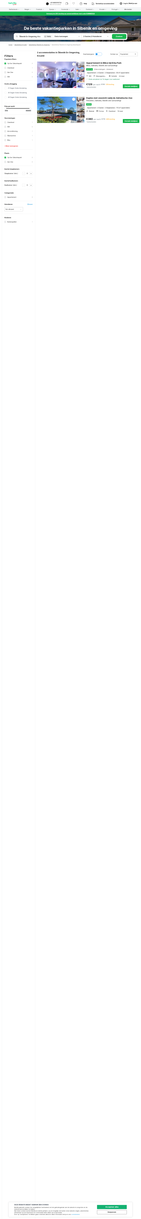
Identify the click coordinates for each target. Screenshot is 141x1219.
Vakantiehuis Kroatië (20, 45)
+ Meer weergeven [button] (11, 146)
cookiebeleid (75, 1214)
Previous (41, 74)
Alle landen (128, 9)
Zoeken (119, 36)
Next (71, 74)
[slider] (5, 108)
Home (10, 45)
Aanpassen (112, 1212)
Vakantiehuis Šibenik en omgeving (39, 45)
